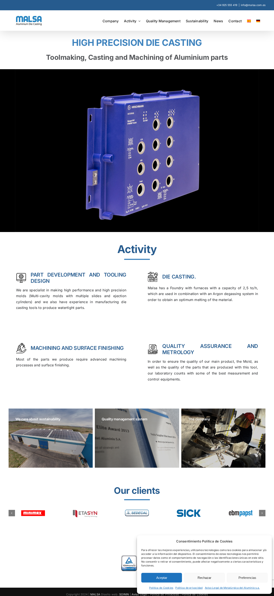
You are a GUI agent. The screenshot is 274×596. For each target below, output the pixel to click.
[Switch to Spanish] (249, 20)
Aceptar (161, 578)
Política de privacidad (189, 587)
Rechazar (204, 578)
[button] (12, 515)
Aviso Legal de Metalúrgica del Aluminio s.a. (232, 587)
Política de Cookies (161, 587)
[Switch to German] (258, 20)
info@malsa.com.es (253, 5)
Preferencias (247, 578)
